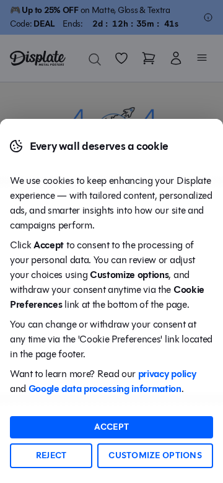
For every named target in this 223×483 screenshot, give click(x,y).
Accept (111, 427)
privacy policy (167, 374)
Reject (51, 455)
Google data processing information (104, 388)
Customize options (155, 455)
